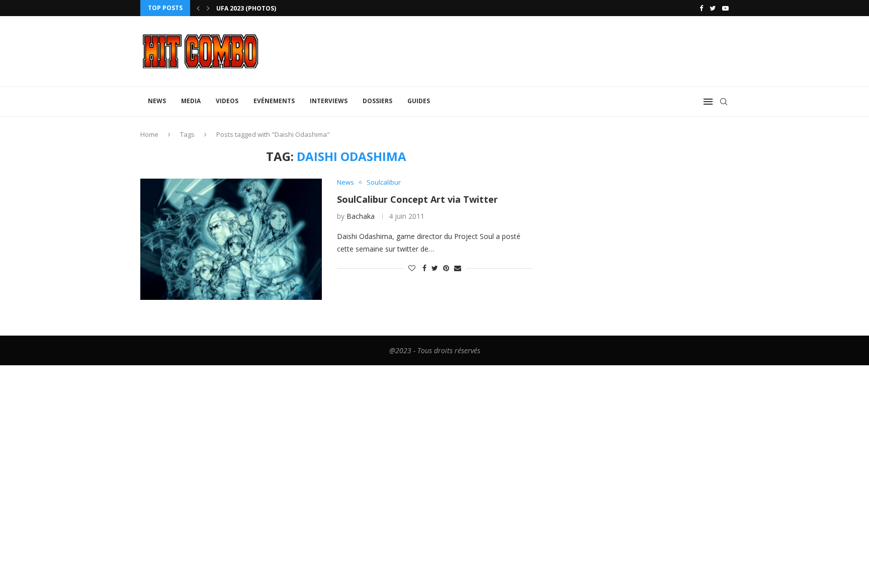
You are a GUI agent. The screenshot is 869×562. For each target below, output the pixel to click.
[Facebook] (701, 8)
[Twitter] (713, 8)
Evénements (274, 101)
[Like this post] (411, 268)
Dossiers (377, 101)
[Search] (724, 101)
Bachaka (360, 216)
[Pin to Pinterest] (446, 268)
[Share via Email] (457, 268)
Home (149, 134)
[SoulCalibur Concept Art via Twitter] (231, 239)
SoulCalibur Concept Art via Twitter (417, 199)
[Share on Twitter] (434, 268)
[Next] (208, 8)
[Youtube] (725, 8)
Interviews (328, 101)
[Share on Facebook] (424, 268)
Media (191, 101)
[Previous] (198, 8)
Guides (418, 101)
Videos (227, 101)
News (157, 101)
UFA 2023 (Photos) (246, 8)
